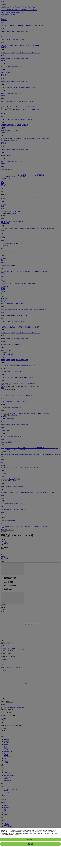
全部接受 (30, 844)
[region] (30, 837)
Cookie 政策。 (17, 834)
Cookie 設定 (30, 839)
